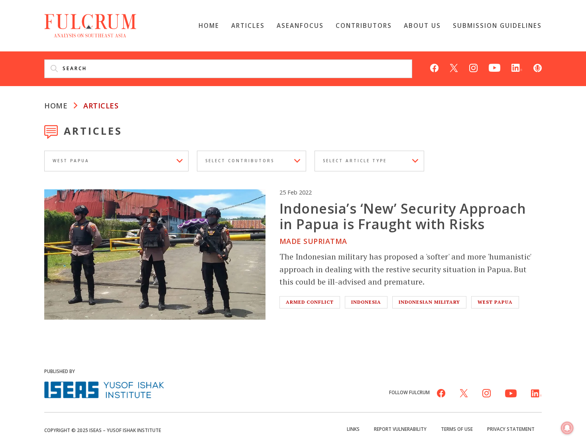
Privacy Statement (511, 429)
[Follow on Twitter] (454, 67)
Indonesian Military (429, 302)
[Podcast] (537, 67)
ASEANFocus (300, 25)
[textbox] (251, 161)
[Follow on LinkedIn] (516, 67)
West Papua (495, 302)
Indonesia (366, 302)
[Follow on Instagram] (473, 67)
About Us (422, 25)
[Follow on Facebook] (434, 67)
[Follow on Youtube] (494, 67)
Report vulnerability (400, 429)
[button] (567, 428)
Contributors (364, 25)
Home (209, 25)
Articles (248, 25)
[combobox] (116, 161)
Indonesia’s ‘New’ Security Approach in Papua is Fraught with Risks (402, 216)
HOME (55, 105)
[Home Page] (90, 24)
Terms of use (457, 429)
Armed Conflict (310, 302)
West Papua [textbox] (71, 161)
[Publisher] (104, 389)
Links (353, 429)
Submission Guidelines (497, 25)
